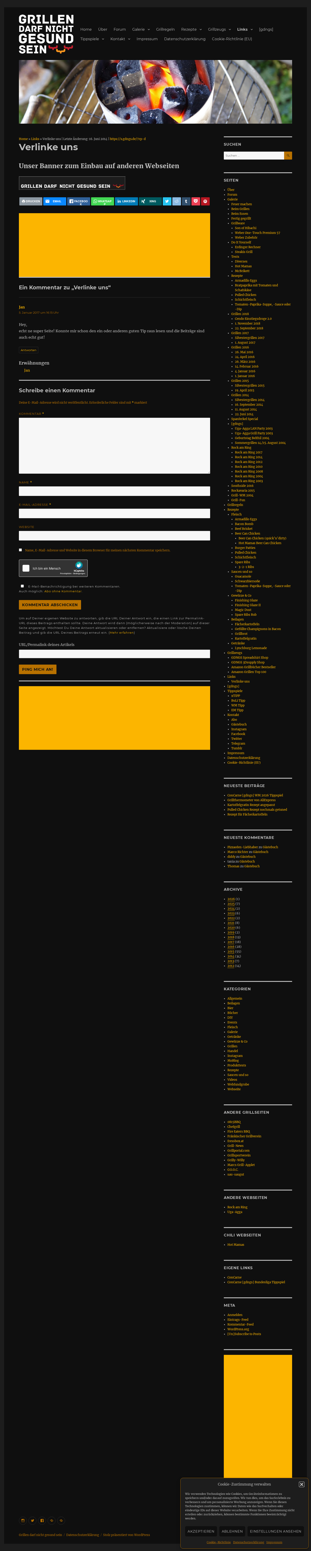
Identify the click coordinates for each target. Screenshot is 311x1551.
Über (102, 29)
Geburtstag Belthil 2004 (252, 438)
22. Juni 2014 (244, 414)
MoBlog (233, 1061)
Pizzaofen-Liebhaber (242, 847)
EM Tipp (237, 710)
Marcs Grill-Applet (241, 1165)
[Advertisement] (115, 245)
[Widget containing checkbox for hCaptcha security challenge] (53, 568)
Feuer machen (241, 204)
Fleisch (236, 514)
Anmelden (234, 1315)
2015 (230, 951)
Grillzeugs (217, 29)
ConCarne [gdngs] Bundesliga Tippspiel (256, 1282)
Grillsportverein (239, 1155)
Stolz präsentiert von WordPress (126, 1535)
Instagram (239, 729)
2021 (230, 923)
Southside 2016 (242, 486)
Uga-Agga (234, 1212)
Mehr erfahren (122, 632)
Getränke (238, 643)
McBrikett (242, 271)
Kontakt (117, 39)
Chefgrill (233, 1127)
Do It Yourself (241, 242)
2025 (231, 904)
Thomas (233, 866)
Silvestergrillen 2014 (250, 400)
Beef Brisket (243, 529)
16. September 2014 (249, 405)
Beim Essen (239, 214)
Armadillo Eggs (246, 281)
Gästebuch (239, 724)
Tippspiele (89, 39)
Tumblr (236, 748)
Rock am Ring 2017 (249, 452)
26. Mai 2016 (244, 352)
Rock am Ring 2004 (249, 476)
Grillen (232, 1046)
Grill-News (235, 1146)
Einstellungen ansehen (275, 1531)
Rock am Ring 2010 (249, 467)
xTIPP (235, 696)
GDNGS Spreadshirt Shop (249, 658)
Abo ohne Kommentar (63, 591)
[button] (301, 1484)
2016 (231, 947)
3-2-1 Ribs (246, 567)
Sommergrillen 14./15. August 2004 (260, 443)
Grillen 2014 (240, 395)
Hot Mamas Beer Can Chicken (260, 543)
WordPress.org (238, 1329)
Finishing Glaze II (248, 605)
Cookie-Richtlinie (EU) (232, 39)
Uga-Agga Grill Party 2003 (254, 433)
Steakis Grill (243, 252)
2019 (231, 932)
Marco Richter (237, 852)
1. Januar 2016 (245, 376)
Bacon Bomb (244, 524)
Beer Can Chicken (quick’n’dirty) (262, 538)
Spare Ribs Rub (246, 615)
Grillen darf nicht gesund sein (40, 1535)
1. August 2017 (245, 343)
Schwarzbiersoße (247, 581)
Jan (22, 307)
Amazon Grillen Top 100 (248, 672)
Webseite (234, 1089)
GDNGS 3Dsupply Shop (248, 662)
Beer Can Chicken (247, 533)
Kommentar (31, 414)
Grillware (238, 223)
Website (26, 527)
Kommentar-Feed (240, 1324)
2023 (231, 913)
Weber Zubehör (246, 238)
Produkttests (236, 1065)
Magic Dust (243, 610)
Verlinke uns (240, 681)
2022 (231, 918)
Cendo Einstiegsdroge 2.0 (253, 319)
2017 (230, 942)
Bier (230, 1008)
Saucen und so (241, 572)
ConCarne (234, 1277)
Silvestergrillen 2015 (250, 386)
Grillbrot (241, 634)
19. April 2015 (244, 390)
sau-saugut (235, 1174)
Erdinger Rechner (248, 247)
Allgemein (234, 999)
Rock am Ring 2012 (249, 462)
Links (242, 29)
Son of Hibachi (245, 228)
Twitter (236, 739)
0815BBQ (233, 1122)
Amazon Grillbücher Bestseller (253, 667)
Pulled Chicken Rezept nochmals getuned (257, 810)
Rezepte (189, 29)
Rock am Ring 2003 (249, 481)
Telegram (238, 743)
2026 (231, 899)
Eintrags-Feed (237, 1320)
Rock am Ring (241, 448)
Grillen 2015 (240, 381)
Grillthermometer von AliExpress (251, 800)
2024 (231, 909)
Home (86, 29)
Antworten (28, 350)
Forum (120, 29)
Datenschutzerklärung (248, 1542)
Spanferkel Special (244, 419)
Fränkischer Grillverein (244, 1136)
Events (232, 1022)
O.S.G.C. (232, 1170)
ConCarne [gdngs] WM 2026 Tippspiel (255, 795)
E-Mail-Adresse (35, 505)
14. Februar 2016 (247, 366)
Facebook (238, 734)
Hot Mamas (243, 266)
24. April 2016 (245, 357)
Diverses (241, 261)
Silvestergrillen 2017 (250, 338)
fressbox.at (235, 1141)
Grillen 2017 (240, 333)
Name (25, 482)
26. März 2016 (245, 362)
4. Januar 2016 (245, 371)
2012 (230, 966)
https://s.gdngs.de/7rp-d (128, 139)
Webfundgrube (238, 1084)
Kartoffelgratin (246, 638)
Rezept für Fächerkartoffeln (247, 814)
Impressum (274, 1542)
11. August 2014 (246, 409)
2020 (231, 928)
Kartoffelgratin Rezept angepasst (251, 805)
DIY (230, 1018)
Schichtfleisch (245, 300)
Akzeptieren (201, 1531)
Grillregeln (165, 29)
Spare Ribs (242, 562)
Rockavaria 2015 (243, 491)
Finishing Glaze (246, 600)
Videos (232, 1080)
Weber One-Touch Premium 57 (257, 233)
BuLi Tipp (238, 701)
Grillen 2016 (240, 347)
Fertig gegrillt (241, 218)
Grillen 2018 (240, 314)
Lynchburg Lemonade (251, 648)
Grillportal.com (238, 1151)
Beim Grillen (240, 209)
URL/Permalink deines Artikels (46, 644)
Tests (235, 257)
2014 (230, 956)
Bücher (232, 1013)
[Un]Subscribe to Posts (244, 1334)
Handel (232, 1051)
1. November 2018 (247, 323)
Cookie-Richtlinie (219, 1542)
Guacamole (243, 576)
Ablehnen (232, 1531)
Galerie (138, 29)
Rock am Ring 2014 (249, 457)
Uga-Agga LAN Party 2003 (254, 428)
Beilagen (237, 619)
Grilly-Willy (236, 1160)
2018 (230, 937)
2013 (230, 961)
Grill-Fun (238, 500)
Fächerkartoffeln (247, 624)
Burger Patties (245, 548)
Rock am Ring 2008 (249, 471)
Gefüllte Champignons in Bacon (258, 629)
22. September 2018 (249, 328)
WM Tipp (238, 705)
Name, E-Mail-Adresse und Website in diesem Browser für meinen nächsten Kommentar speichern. (97, 550)
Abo (234, 720)
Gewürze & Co (241, 596)
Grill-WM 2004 (242, 495)
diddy (231, 857)
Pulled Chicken (245, 295)
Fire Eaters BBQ (238, 1131)
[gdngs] (266, 29)
